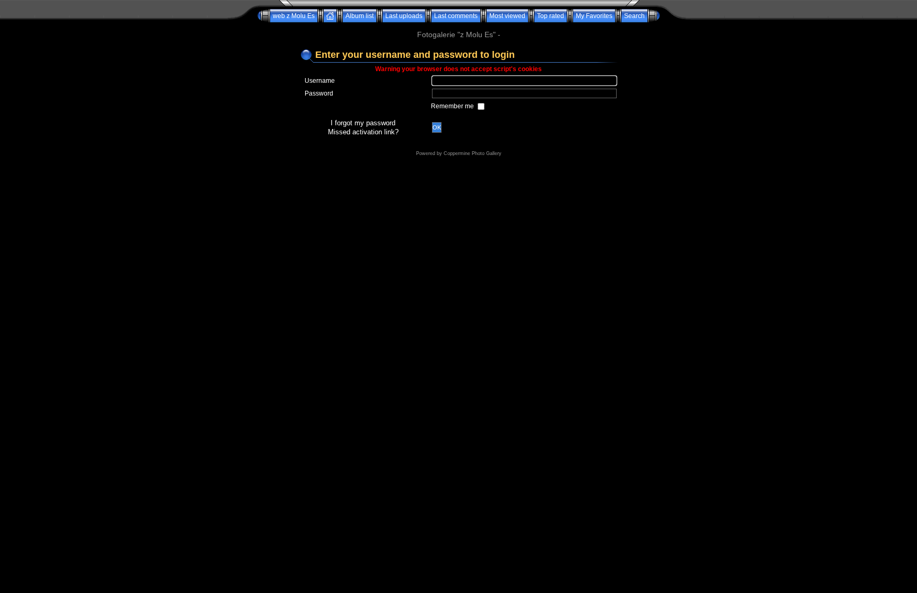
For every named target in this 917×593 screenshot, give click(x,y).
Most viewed (507, 16)
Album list (359, 16)
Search (634, 16)
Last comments (456, 16)
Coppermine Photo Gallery (472, 153)
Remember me (453, 106)
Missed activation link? (363, 132)
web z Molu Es (294, 16)
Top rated (550, 16)
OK (436, 127)
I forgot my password (363, 123)
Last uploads (403, 16)
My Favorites (594, 16)
